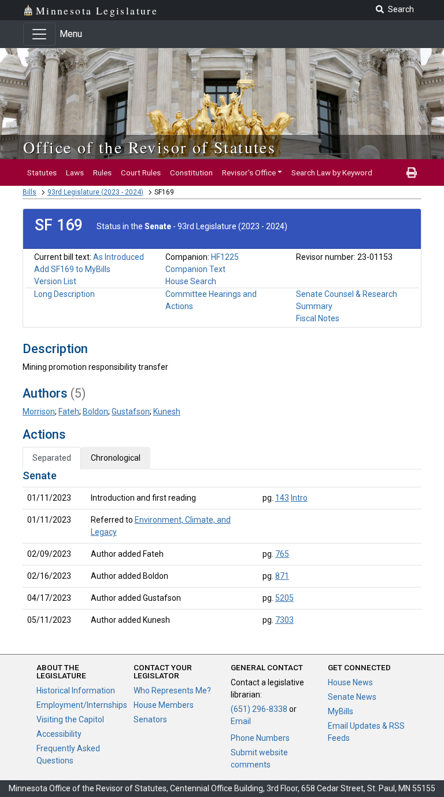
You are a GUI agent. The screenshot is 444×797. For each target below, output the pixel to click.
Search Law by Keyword (331, 172)
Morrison (39, 411)
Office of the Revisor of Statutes (149, 147)
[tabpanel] (222, 550)
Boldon (95, 411)
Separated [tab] (51, 457)
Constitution (191, 172)
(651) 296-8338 (259, 709)
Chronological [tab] (115, 457)
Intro (299, 497)
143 (282, 497)
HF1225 (225, 257)
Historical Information (75, 690)
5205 (284, 598)
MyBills (340, 711)
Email (241, 721)
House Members (164, 705)
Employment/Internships (81, 705)
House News (350, 682)
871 (282, 576)
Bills (29, 192)
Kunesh (166, 411)
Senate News (352, 696)
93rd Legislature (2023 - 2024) (95, 192)
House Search (190, 281)
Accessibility (59, 734)
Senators (150, 719)
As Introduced (118, 257)
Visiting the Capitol (70, 719)
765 (282, 554)
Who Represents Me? (172, 690)
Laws (75, 172)
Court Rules (141, 172)
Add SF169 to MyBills (72, 269)
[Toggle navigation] (39, 34)
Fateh (68, 411)
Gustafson (131, 411)
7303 (284, 620)
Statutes (42, 172)
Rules (102, 172)
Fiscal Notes (317, 318)
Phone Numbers (260, 738)
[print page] (411, 172)
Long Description (64, 294)
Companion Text (195, 269)
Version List (55, 281)
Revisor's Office (249, 172)
